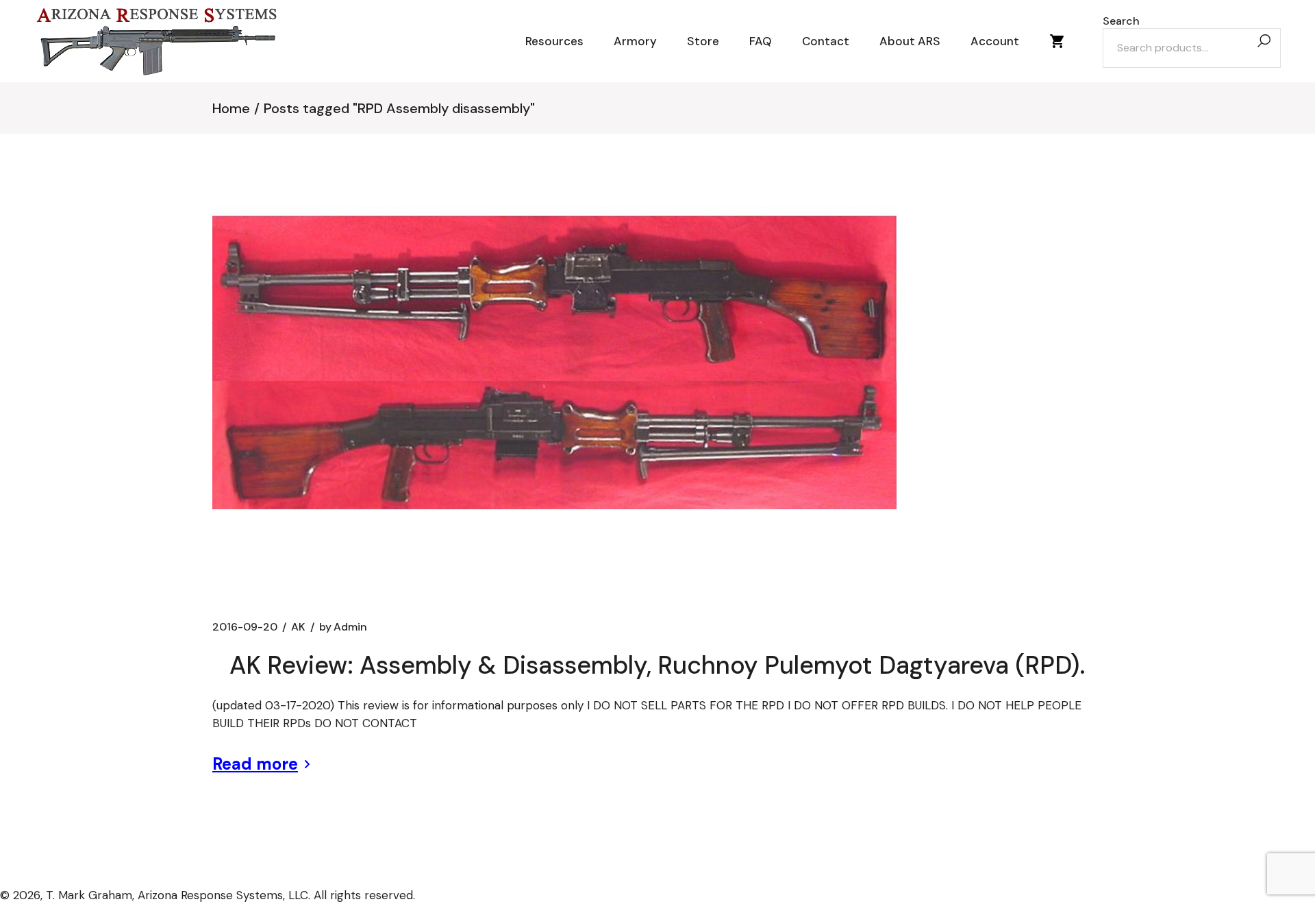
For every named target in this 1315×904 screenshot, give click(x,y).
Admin (343, 627)
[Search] (1264, 41)
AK (298, 627)
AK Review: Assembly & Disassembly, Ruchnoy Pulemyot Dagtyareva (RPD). (657, 665)
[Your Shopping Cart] (1057, 41)
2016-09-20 (244, 627)
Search (1121, 21)
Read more (255, 764)
